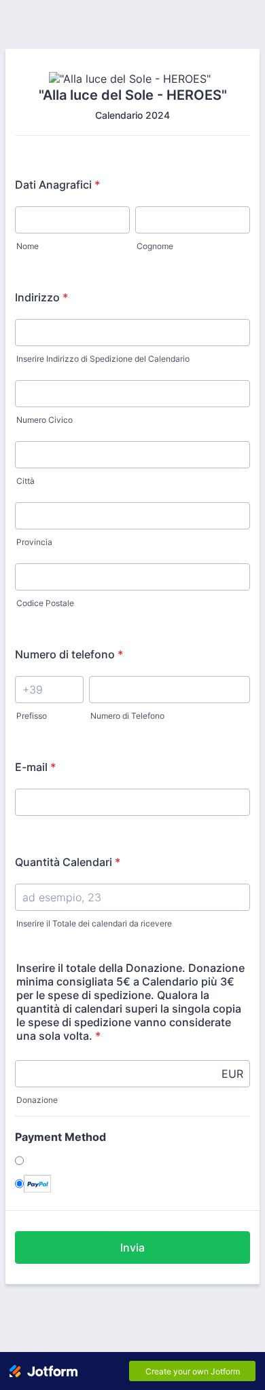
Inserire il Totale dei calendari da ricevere (94, 923)
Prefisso (31, 716)
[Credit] (52, 1160)
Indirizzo (41, 297)
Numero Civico (44, 420)
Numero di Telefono (127, 716)
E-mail (35, 767)
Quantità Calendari (67, 862)
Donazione (37, 1100)
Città (25, 481)
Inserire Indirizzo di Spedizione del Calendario (103, 359)
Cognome (155, 246)
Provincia (34, 542)
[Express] (37, 1183)
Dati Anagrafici (57, 184)
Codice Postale (45, 603)
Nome (27, 246)
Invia (132, 1247)
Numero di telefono (69, 654)
